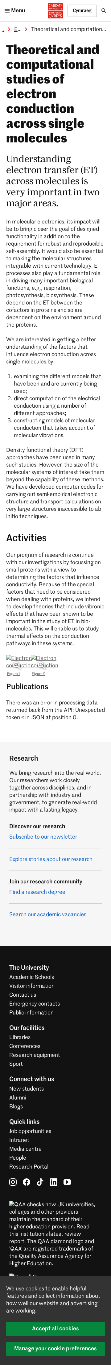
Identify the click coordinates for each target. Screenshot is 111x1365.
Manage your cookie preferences (55, 1348)
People (17, 1158)
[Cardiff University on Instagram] (13, 1182)
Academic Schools (31, 977)
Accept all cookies (55, 1329)
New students (26, 1089)
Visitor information (32, 986)
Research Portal (28, 1167)
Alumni (17, 1098)
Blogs (16, 1107)
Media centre (25, 1149)
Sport (16, 1064)
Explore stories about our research (50, 859)
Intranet (19, 1140)
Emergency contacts (34, 1004)
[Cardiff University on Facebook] (26, 1182)
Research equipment (34, 1055)
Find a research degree (37, 892)
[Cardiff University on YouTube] (67, 1182)
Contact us (22, 995)
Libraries (20, 1037)
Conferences (24, 1046)
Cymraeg (82, 10)
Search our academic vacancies (47, 914)
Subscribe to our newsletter (43, 837)
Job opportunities (30, 1131)
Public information (31, 1013)
